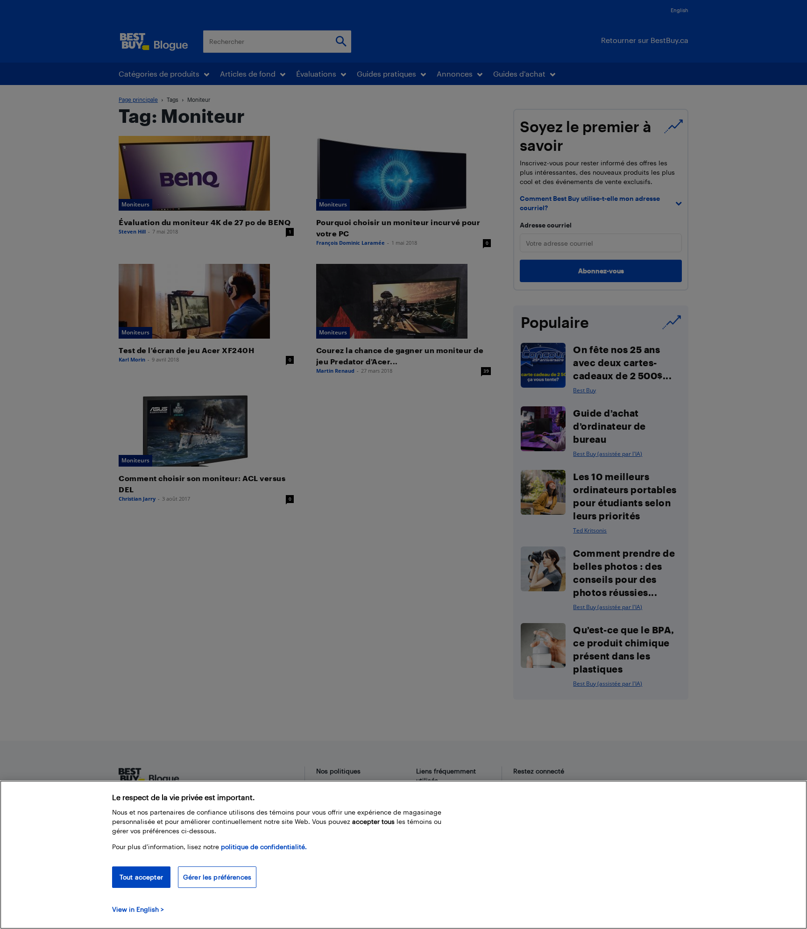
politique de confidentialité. (264, 847)
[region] (403, 854)
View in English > (138, 909)
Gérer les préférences (217, 877)
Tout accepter (141, 877)
